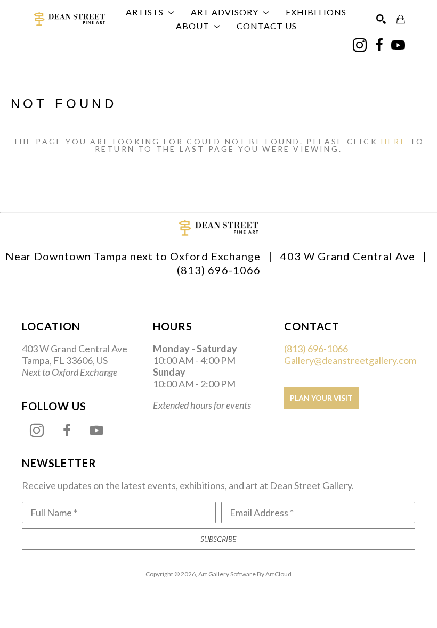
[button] (150, 12)
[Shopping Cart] (400, 19)
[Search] (381, 19)
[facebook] (379, 45)
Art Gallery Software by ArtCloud (245, 574)
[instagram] (360, 45)
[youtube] (398, 45)
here (394, 141)
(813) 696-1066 (316, 348)
